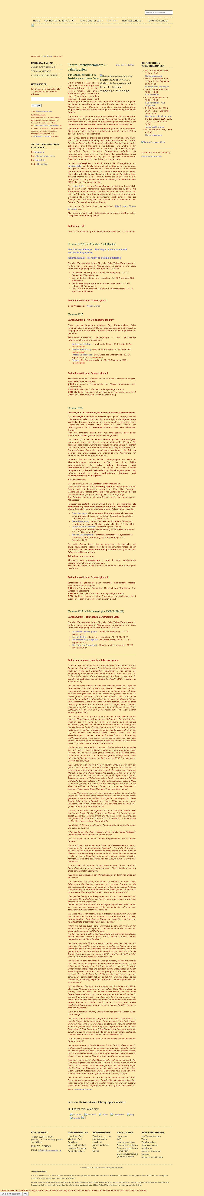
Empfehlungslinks (76, 1151)
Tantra (111, 21)
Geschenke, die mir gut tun (84, 631)
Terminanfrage (41, 71)
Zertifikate (72, 1142)
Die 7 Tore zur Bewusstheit (84, 645)
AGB (119, 1139)
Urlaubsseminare (149, 1145)
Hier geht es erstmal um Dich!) (94, 258)
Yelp (94, 1148)
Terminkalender (158, 21)
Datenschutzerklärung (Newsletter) (46, 125)
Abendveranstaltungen (152, 1157)
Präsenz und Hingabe (82, 355)
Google (95, 1151)
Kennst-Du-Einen (100, 1145)
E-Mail (131, 65)
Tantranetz (39, 152)
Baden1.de (40, 160)
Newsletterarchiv (44, 111)
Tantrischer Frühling (81, 344)
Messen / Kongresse (151, 1151)
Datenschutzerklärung (127, 1145)
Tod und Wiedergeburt (82, 535)
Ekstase (75, 360)
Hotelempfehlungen (77, 1148)
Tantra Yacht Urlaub (154, 127)
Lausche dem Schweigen (83, 526)
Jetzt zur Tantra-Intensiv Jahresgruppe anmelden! (97, 1102)
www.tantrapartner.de (151, 156)
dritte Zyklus (79, 186)
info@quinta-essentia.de (42, 136)
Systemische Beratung (59, 21)
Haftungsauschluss (126, 1142)
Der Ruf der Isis (79, 637)
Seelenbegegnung (80, 521)
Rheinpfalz (42, 164)
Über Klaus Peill (75, 1136)
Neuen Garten (94, 306)
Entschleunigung (79, 513)
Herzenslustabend (153, 76)
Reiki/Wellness (131, 21)
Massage (145, 1154)
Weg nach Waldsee (77, 1145)
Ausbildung (146, 1148)
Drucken (120, 65)
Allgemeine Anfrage (44, 75)
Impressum (122, 1136)
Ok (25, 1194)
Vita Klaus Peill (75, 1139)
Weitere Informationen (11, 1194)
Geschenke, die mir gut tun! (158, 116)
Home (36, 21)
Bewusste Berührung (81, 349)
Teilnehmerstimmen (82, 1089)
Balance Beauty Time (45, 156)
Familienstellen (90, 21)
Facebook (97, 1142)
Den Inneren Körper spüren (85, 639)
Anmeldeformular (43, 67)
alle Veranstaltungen (151, 1136)
